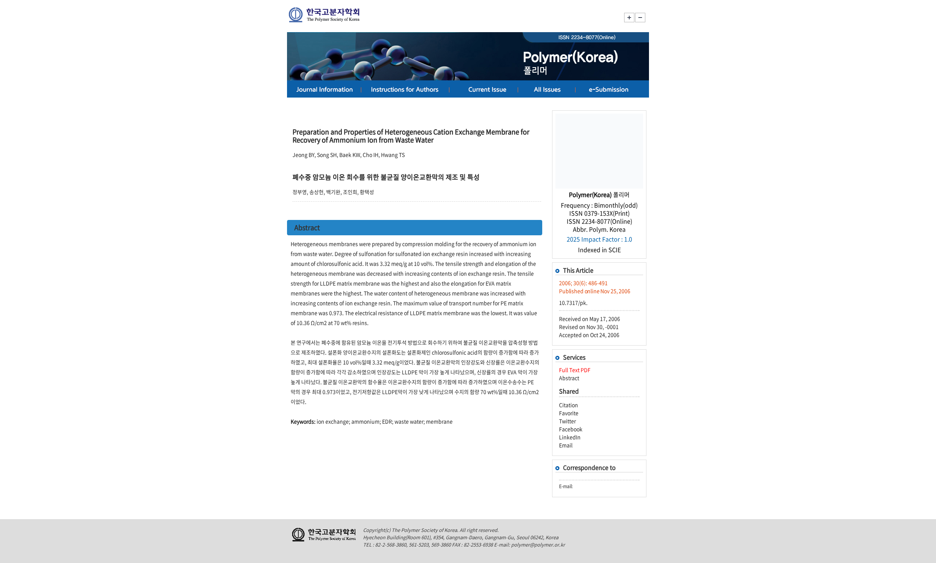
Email (566, 445)
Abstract (569, 377)
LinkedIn (570, 437)
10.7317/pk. (573, 302)
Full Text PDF (574, 369)
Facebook (570, 429)
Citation (568, 404)
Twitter (567, 421)
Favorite (568, 412)
